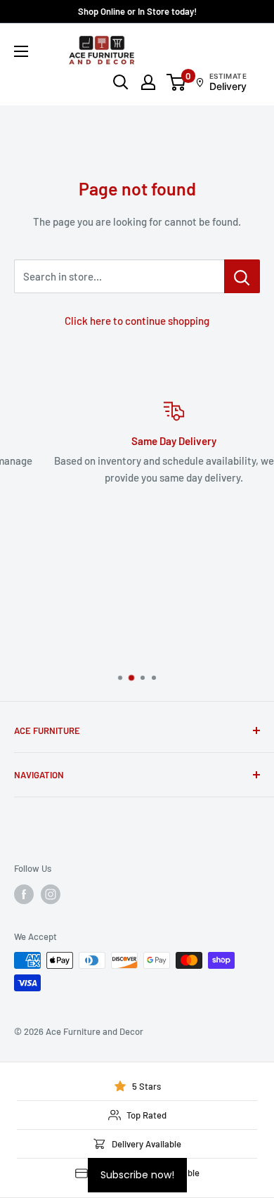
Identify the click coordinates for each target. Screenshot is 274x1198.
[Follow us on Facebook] (24, 894)
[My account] (148, 82)
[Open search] (121, 82)
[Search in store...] (242, 276)
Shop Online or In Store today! (137, 11)
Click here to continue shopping (137, 320)
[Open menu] (21, 51)
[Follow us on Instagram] (50, 894)
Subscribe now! (137, 1175)
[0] (176, 82)
